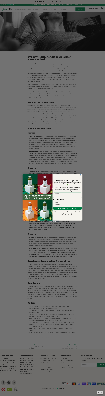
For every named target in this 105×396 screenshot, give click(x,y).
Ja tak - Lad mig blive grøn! (67, 208)
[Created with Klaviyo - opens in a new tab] (52, 221)
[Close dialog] (81, 175)
